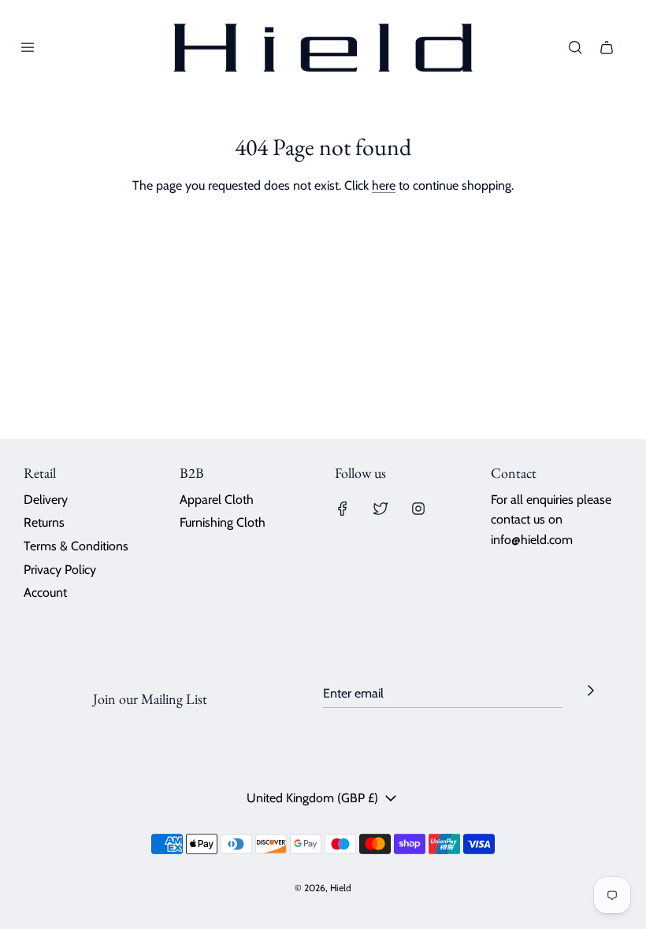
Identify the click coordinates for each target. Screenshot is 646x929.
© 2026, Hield (323, 888)
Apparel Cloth (217, 499)
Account (45, 592)
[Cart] (606, 47)
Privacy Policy (60, 569)
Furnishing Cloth (222, 522)
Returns (44, 522)
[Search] (575, 47)
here (383, 185)
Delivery (46, 499)
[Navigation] (27, 47)
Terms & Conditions (76, 546)
